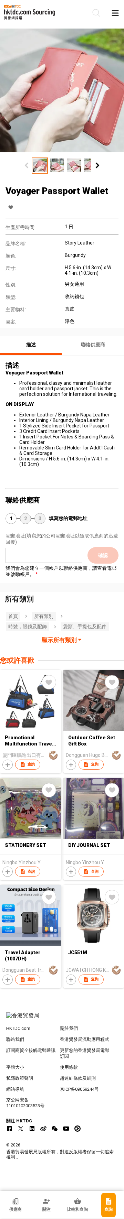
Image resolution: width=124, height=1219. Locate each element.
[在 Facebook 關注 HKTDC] (9, 1128)
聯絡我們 (15, 1039)
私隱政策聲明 (19, 1078)
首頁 (13, 616)
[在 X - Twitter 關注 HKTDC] (21, 1128)
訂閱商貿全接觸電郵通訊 (30, 1050)
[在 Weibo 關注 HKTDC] (43, 1128)
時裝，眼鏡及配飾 (27, 626)
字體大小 (15, 1067)
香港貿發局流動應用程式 (84, 1039)
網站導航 (15, 1089)
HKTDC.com (18, 1028)
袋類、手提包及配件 (84, 626)
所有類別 (43, 616)
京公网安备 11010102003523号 (25, 1102)
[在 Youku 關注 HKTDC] (77, 1128)
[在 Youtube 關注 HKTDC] (66, 1128)
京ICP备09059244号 (79, 1089)
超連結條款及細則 (78, 1078)
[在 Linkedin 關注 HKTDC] (32, 1128)
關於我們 (69, 1028)
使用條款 (69, 1067)
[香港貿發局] (62, 1018)
